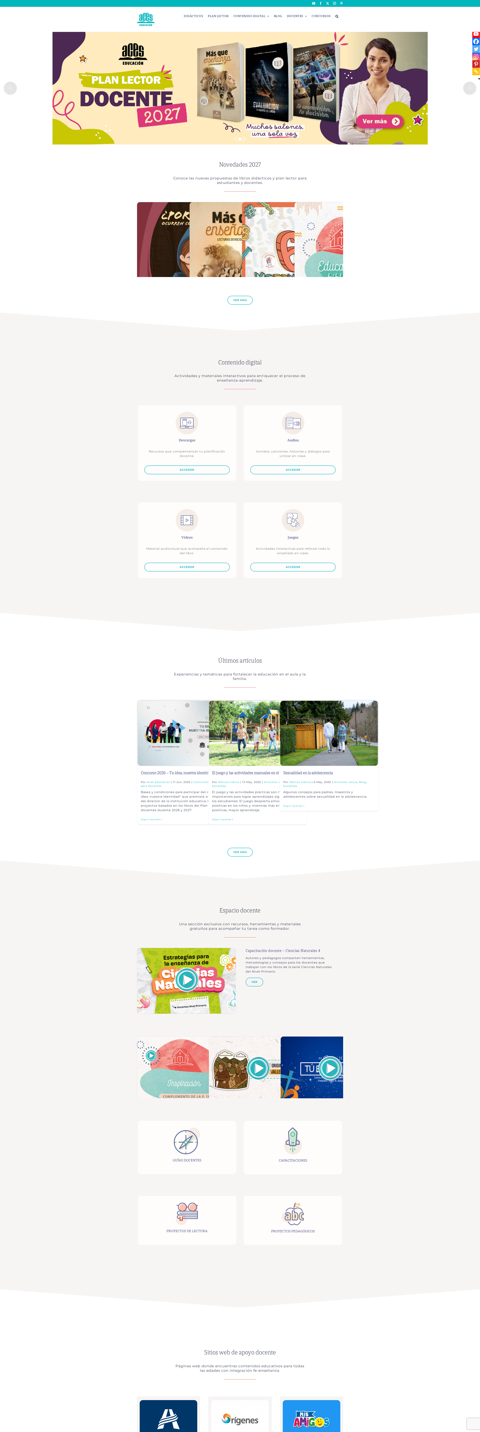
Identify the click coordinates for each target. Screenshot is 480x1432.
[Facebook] (476, 41)
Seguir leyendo (150, 819)
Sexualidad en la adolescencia (308, 773)
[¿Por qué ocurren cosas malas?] (184, 204)
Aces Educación (158, 782)
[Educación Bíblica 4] (341, 204)
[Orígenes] (240, 1401)
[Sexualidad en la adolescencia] (329, 733)
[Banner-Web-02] (311, 1401)
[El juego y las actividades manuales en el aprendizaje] (258, 733)
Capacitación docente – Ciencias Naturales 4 (283, 951)
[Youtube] (476, 34)
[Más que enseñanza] (236, 204)
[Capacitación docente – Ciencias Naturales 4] (186, 950)
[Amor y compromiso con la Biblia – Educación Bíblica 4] (258, 1038)
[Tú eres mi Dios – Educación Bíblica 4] (329, 1038)
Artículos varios (345, 782)
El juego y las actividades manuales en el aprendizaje (255, 773)
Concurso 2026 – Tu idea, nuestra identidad (177, 773)
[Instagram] (476, 56)
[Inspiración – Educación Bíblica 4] (186, 1038)
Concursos (201, 782)
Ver (254, 982)
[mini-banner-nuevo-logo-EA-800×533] (168, 1401)
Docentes (219, 786)
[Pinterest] (476, 64)
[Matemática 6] (292, 204)
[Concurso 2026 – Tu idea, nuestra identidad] (187, 733)
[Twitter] (476, 49)
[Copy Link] (476, 71)
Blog (362, 782)
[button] (337, 16)
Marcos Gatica (228, 782)
